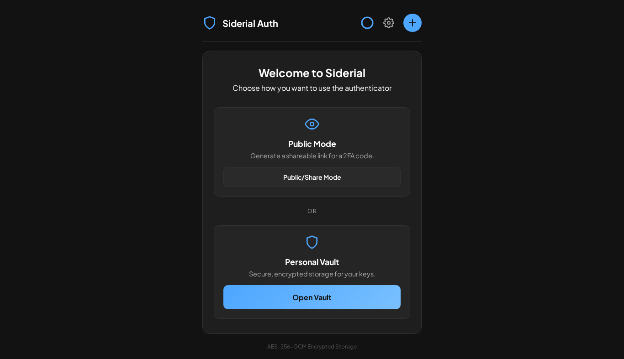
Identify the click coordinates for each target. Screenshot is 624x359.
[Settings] (389, 23)
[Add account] (412, 23)
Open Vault (312, 297)
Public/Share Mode (312, 177)
